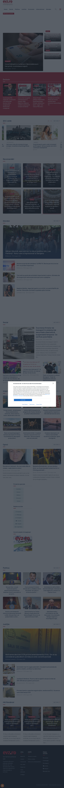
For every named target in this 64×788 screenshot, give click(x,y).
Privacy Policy (39, 404)
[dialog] (32, 394)
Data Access (32, 404)
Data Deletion (25, 404)
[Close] (53, 383)
